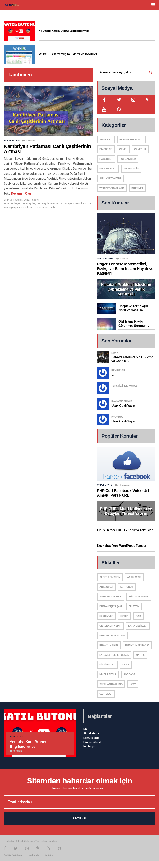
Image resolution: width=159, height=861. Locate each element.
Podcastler (128, 159)
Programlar (108, 168)
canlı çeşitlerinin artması (50, 203)
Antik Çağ (105, 139)
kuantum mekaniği (137, 645)
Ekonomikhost (92, 742)
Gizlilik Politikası (13, 855)
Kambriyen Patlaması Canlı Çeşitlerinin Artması (47, 148)
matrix (140, 655)
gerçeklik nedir (110, 625)
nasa (125, 664)
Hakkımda (33, 855)
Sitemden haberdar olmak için (79, 780)
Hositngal (89, 746)
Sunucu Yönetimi (110, 178)
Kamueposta (91, 737)
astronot (126, 587)
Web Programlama (111, 188)
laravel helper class (114, 655)
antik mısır (134, 577)
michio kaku (107, 664)
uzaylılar (105, 693)
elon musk (106, 616)
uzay (133, 684)
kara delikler (137, 625)
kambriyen (86, 203)
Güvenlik (140, 149)
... (112, 374)
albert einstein (109, 577)
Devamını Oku (20, 193)
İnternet (137, 188)
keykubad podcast (112, 635)
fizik (138, 616)
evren (124, 616)
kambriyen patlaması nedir (41, 207)
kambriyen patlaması (15, 207)
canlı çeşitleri (28, 203)
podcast (129, 674)
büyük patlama (139, 596)
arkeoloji (106, 587)
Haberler (35, 199)
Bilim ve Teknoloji (13, 199)
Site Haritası (91, 733)
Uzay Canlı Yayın (123, 405)
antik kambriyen (12, 203)
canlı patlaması (72, 203)
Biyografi (105, 149)
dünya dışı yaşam (110, 606)
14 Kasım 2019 (12, 140)
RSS (86, 729)
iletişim (49, 855)
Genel (26, 199)
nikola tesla (108, 674)
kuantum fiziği (108, 645)
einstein (134, 606)
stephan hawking (111, 684)
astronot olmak (110, 596)
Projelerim (131, 168)
